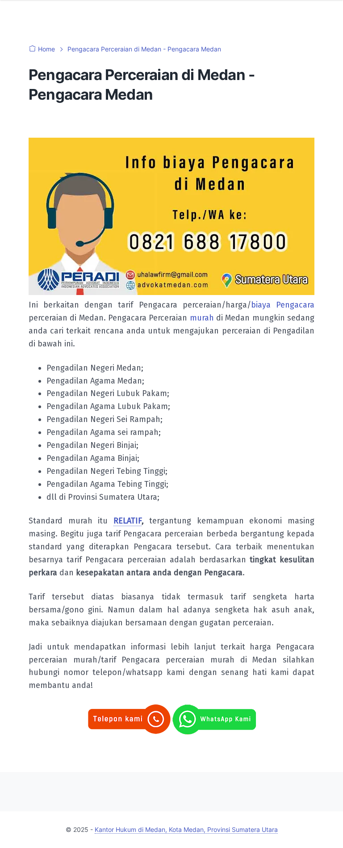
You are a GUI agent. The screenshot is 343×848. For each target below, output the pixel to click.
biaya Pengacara (282, 305)
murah (202, 318)
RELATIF (127, 521)
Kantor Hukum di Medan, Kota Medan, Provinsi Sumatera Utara (186, 829)
